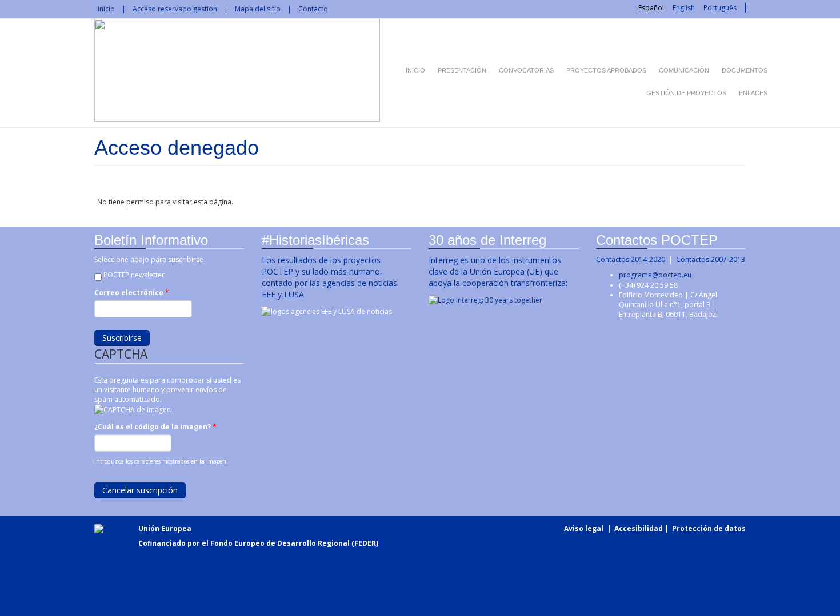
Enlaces (753, 93)
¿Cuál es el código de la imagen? (155, 427)
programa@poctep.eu (655, 275)
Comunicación (684, 70)
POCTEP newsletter (134, 275)
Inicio (106, 9)
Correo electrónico (131, 292)
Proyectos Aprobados (606, 70)
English (684, 8)
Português (720, 8)
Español (651, 8)
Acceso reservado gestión (175, 9)
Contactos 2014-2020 (630, 259)
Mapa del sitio (258, 9)
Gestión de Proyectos (686, 93)
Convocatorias (526, 70)
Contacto (313, 9)
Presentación (462, 70)
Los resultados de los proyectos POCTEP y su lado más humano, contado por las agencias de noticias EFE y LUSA (329, 277)
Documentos (744, 70)
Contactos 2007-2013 (710, 259)
